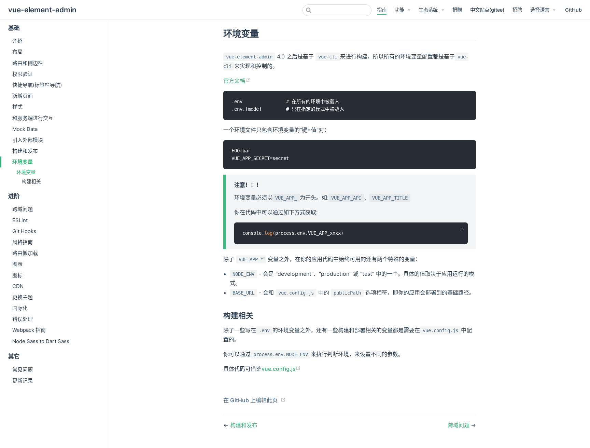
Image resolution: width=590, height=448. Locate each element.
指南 (382, 10)
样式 (17, 107)
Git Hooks (24, 231)
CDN (18, 286)
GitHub (573, 10)
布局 (17, 52)
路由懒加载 (25, 253)
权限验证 (22, 74)
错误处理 (22, 319)
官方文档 (234, 80)
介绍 (17, 41)
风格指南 (22, 242)
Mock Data (25, 129)
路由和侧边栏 (27, 63)
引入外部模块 (27, 140)
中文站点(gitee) (487, 10)
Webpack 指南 (29, 330)
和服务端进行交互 (32, 118)
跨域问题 (22, 209)
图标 (17, 275)
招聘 (517, 10)
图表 (17, 264)
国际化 (20, 308)
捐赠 (457, 10)
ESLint (20, 220)
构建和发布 (25, 151)
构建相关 (31, 181)
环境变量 (22, 162)
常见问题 (22, 369)
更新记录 (22, 380)
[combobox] (337, 10)
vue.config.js (279, 368)
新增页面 (22, 96)
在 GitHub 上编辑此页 (250, 400)
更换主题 (22, 297)
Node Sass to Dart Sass (40, 341)
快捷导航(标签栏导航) (37, 85)
